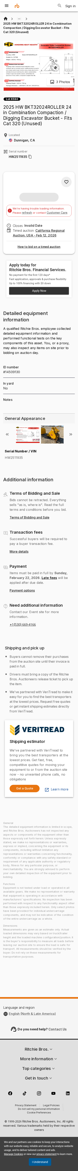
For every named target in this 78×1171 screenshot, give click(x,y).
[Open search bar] (59, 5)
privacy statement (46, 1154)
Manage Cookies (13, 1154)
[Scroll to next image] (70, 434)
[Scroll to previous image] (7, 434)
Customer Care (57, 212)
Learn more (59, 789)
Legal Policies (51, 1105)
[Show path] (19, 18)
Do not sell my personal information (39, 1109)
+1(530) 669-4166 (23, 624)
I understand (40, 1162)
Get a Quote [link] (24, 788)
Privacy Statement (25, 1105)
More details (19, 551)
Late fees (49, 578)
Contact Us (57, 1029)
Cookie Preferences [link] (39, 1113)
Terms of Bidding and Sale (29, 517)
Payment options (22, 590)
